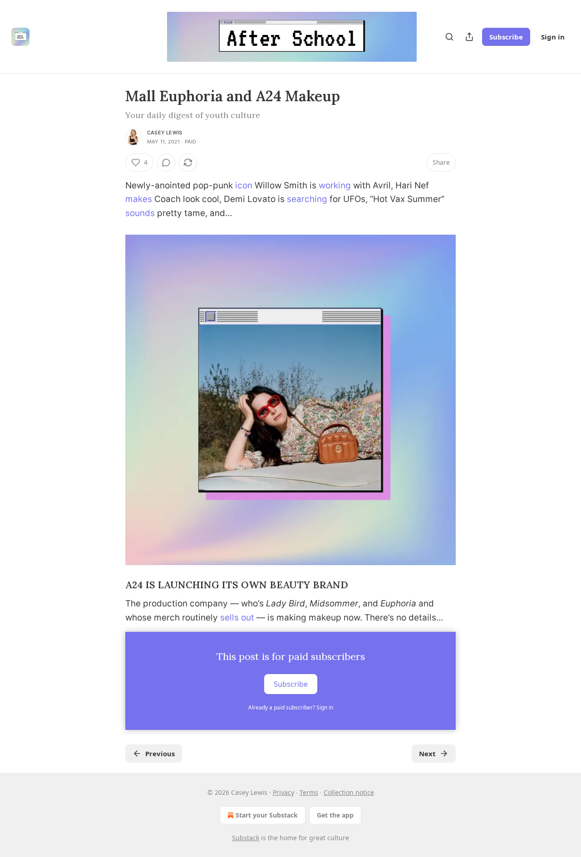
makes (138, 199)
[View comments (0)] (166, 162)
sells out (237, 617)
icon (243, 185)
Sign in (553, 36)
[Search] (449, 37)
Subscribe (506, 36)
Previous (160, 753)
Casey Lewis (164, 132)
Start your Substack (267, 815)
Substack (245, 837)
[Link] (112, 585)
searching (307, 199)
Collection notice (349, 792)
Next (427, 753)
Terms (309, 792)
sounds (140, 213)
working (335, 185)
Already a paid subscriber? (290, 707)
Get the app (335, 815)
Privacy (283, 792)
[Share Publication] (469, 37)
